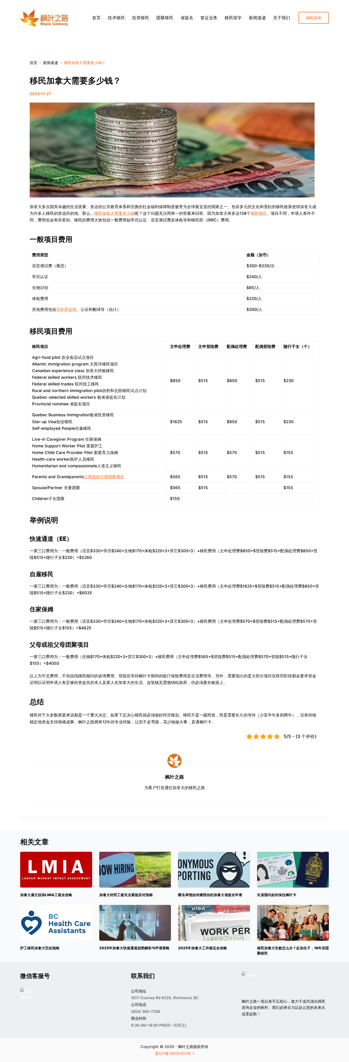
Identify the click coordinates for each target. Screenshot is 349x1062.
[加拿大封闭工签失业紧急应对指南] (135, 870)
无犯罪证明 (66, 309)
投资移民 (140, 17)
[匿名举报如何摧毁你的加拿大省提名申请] (214, 870)
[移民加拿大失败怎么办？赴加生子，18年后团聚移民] (293, 923)
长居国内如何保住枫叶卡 (276, 895)
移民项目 (258, 213)
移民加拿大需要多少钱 (114, 213)
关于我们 (281, 17)
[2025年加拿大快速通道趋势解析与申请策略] (135, 923)
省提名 (186, 17)
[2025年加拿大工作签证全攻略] (214, 923)
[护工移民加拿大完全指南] (56, 923)
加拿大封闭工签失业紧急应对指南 (126, 895)
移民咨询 (313, 17)
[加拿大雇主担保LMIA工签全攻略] (56, 870)
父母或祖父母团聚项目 (104, 476)
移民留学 (233, 17)
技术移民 (116, 17)
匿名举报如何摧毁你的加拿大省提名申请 (210, 895)
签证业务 (208, 17)
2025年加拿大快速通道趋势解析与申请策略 (134, 948)
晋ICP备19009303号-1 (174, 1053)
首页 (96, 17)
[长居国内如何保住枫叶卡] (293, 870)
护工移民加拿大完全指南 (39, 948)
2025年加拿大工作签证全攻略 (202, 948)
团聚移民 (164, 17)
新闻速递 (257, 17)
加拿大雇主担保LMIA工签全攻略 (46, 895)
